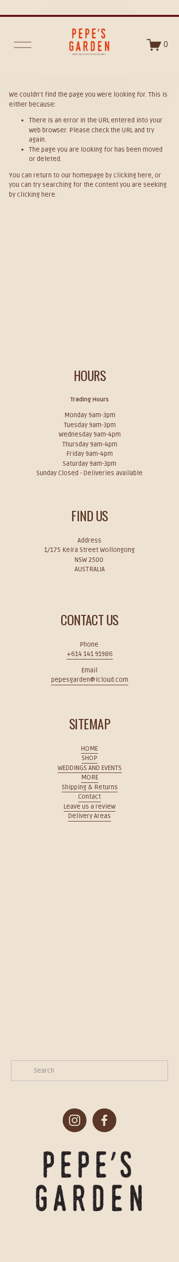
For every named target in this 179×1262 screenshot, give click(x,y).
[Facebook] (104, 1120)
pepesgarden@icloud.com (89, 680)
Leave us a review (89, 807)
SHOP (89, 758)
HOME (89, 749)
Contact (89, 797)
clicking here (132, 175)
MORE (89, 777)
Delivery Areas (89, 816)
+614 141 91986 (90, 654)
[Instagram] (75, 1120)
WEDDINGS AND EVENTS (90, 768)
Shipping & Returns (90, 787)
